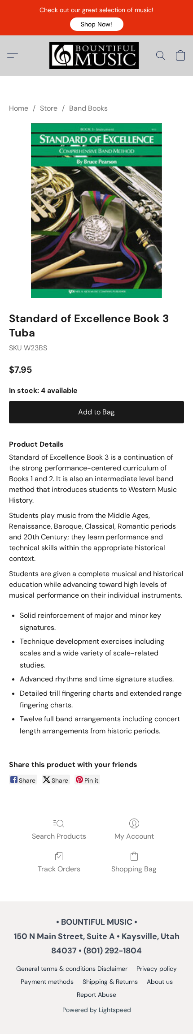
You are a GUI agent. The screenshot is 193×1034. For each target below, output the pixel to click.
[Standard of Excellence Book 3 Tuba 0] (96, 210)
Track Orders (59, 869)
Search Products (59, 836)
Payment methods (47, 982)
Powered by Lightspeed (96, 1010)
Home (18, 108)
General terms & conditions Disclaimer (71, 969)
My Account (134, 836)
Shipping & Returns (110, 982)
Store (48, 108)
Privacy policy (156, 969)
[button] (96, 24)
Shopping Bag (134, 869)
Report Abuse (96, 995)
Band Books (88, 108)
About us (160, 982)
